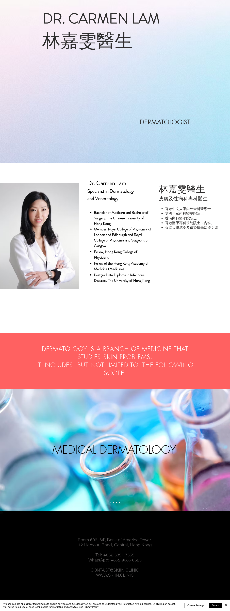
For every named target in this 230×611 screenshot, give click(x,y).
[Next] (211, 450)
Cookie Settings (195, 605)
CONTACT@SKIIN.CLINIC (115, 570)
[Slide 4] (110, 502)
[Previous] (18, 450)
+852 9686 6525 (126, 559)
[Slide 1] (113, 502)
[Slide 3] (119, 502)
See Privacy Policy (88, 606)
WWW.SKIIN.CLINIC (115, 575)
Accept (215, 605)
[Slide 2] (116, 502)
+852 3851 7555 (118, 554)
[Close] (226, 605)
